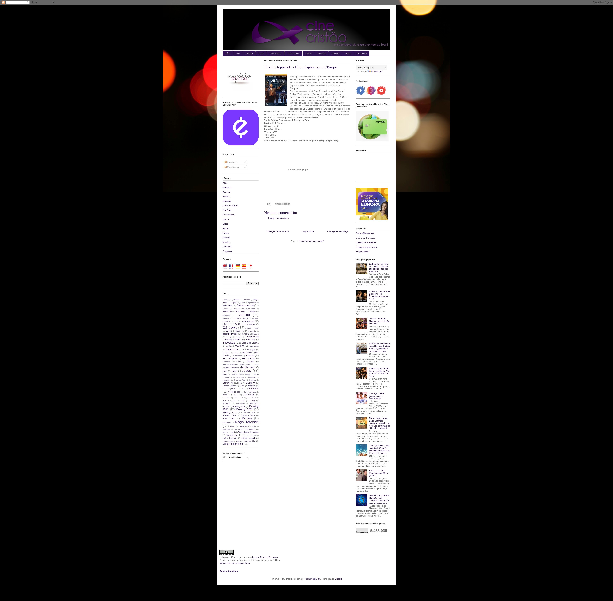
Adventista (246, 300)
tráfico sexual (248, 438)
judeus (247, 374)
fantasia (236, 353)
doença (229, 337)
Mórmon (251, 386)
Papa (236, 395)
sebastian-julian (313, 579)
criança (226, 324)
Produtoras (362, 53)
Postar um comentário (278, 218)
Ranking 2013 (249, 412)
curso (257, 328)
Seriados (243, 426)
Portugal (226, 403)
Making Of (250, 383)
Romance (227, 247)
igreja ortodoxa (253, 364)
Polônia (252, 401)
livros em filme (239, 380)
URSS (238, 441)
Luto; (240, 383)
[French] (232, 267)
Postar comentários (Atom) (311, 241)
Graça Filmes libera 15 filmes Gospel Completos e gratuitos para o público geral (379, 499)
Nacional (322, 53)
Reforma (247, 418)
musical (225, 389)
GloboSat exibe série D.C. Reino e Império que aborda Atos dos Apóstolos (378, 268)
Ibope (242, 364)
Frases (348, 53)
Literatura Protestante (366, 242)
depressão (252, 331)
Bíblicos (226, 196)
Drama (226, 219)
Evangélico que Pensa (366, 247)
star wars (238, 429)
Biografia (227, 201)
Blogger (338, 579)
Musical (226, 237)
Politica (242, 401)
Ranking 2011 (244, 409)
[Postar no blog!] (279, 203)
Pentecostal (238, 398)
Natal (243, 389)
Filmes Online (276, 53)
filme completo (230, 358)
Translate (378, 71)
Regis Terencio (247, 422)
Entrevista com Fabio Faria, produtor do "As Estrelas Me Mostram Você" (379, 372)
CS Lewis (230, 327)
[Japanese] (252, 267)
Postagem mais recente (278, 231)
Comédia (227, 210)
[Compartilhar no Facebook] (285, 203)
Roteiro (232, 426)
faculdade (226, 353)
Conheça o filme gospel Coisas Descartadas (376, 396)
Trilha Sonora (228, 441)
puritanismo (240, 403)
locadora (252, 380)
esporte (239, 345)
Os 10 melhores (250, 392)
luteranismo (228, 383)
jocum (225, 374)
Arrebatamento (245, 305)
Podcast (226, 401)
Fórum (238, 362)
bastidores (227, 311)
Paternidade (249, 395)
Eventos (232, 349)
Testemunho (231, 435)
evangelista (254, 346)
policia (234, 401)
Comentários (233, 167)
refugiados (227, 422)
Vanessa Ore (250, 441)
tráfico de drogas (249, 435)
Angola (234, 303)
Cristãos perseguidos (245, 324)
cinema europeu (240, 318)
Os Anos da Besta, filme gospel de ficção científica (379, 321)
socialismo (226, 429)
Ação (225, 183)
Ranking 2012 (229, 412)
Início (228, 53)
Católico (243, 315)
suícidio (225, 432)
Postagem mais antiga (337, 231)
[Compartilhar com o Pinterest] (288, 203)
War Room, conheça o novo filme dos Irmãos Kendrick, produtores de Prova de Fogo (379, 347)
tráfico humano (229, 438)
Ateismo (226, 309)
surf (233, 432)
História (250, 361)
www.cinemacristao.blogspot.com (234, 563)
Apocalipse (252, 303)
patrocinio (226, 398)
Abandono (227, 300)
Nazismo (254, 388)
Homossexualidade (230, 364)
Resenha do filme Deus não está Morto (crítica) (378, 473)
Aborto (236, 300)
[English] (226, 267)
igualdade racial (248, 367)
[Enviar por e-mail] (276, 203)
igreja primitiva (231, 367)
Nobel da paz (234, 392)
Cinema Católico (230, 205)
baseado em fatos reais (244, 309)
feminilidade (237, 356)
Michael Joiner (229, 386)
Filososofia (227, 362)
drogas (239, 337)
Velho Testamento (233, 443)
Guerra (226, 233)
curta (228, 331)
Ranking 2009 (239, 406)
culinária (248, 328)
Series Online (293, 53)
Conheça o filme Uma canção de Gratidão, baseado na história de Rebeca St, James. (379, 449)
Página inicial (308, 231)
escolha (229, 346)
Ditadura (255, 334)
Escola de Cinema (250, 343)
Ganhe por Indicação (365, 238)
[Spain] (245, 267)
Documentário (229, 215)
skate (254, 426)
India (225, 371)
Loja (238, 53)
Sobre (261, 53)
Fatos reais (247, 353)
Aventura (227, 192)
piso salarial (251, 398)
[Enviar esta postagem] (268, 203)
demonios (239, 331)
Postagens (232, 162)
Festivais (335, 53)
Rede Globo (229, 418)
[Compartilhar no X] (282, 203)
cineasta (226, 318)
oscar (225, 395)
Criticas (308, 53)
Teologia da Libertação (248, 432)
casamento (227, 315)
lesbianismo (240, 377)
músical (234, 389)
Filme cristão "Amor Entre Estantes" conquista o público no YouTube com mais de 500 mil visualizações (379, 423)
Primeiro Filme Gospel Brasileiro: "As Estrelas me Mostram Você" (379, 295)
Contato (249, 53)
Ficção (226, 228)
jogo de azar (237, 374)
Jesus (246, 370)
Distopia (245, 334)
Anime (242, 303)
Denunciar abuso (228, 571)
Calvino (252, 311)
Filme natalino (248, 358)
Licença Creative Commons (265, 557)
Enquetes (250, 339)
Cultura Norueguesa (365, 233)
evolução (251, 350)
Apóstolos (227, 305)
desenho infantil (230, 334)
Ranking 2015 (248, 415)
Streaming (250, 429)
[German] (239, 267)
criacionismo (248, 321)
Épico (225, 224)
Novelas (226, 242)
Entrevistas (229, 342)
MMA (242, 386)
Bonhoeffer (240, 311)
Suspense (227, 251)
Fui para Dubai (362, 251)
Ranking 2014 (229, 415)
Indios (234, 371)
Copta (236, 321)
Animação (227, 187)
